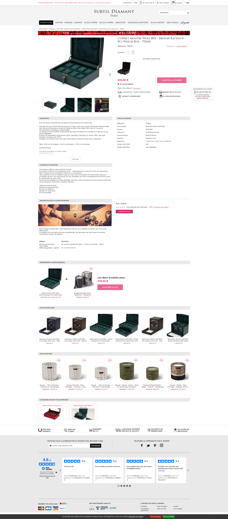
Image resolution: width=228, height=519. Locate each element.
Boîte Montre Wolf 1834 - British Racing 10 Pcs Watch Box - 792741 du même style (101, 341)
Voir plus (75, 159)
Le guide (184, 22)
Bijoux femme (90, 23)
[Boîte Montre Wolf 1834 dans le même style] (83, 414)
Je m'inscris (95, 446)
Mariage (68, 23)
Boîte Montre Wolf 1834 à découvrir (83, 406)
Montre (59, 23)
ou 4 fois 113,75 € (54, 297)
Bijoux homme (106, 23)
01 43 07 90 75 (204, 92)
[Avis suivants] (188, 470)
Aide (135, 3)
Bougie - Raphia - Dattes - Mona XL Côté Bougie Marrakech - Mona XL (126, 387)
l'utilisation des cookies (135, 516)
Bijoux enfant (158, 23)
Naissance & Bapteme (138, 23)
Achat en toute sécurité (47, 185)
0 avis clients (181, 46)
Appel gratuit (202, 98)
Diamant (78, 23)
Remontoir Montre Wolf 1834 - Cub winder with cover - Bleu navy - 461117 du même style (49, 341)
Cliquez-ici (137, 88)
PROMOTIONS (46, 23)
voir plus (162, 470)
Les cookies (177, 509)
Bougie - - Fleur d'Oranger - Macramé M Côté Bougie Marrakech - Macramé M (101, 387)
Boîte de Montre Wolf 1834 (155, 126)
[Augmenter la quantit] (133, 51)
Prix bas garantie (45, 192)
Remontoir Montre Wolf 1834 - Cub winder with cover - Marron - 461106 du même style (75, 341)
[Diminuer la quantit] (133, 53)
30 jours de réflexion (46, 189)
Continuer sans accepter (219, 512)
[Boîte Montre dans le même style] (52, 414)
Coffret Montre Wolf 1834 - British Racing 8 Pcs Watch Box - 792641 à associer (50, 295)
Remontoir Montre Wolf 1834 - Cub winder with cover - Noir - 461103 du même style (152, 341)
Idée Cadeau (173, 23)
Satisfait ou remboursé (47, 191)
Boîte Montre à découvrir (52, 405)
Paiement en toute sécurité (48, 187)
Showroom (127, 3)
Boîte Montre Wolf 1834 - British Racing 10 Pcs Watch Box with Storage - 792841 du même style (126, 341)
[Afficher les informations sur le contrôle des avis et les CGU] (56, 472)
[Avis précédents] (60, 470)
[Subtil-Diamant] (114, 13)
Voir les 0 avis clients (161, 207)
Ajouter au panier (172, 80)
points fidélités (127, 84)
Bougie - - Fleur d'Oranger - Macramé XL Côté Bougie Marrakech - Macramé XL (50, 387)
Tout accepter (168, 517)
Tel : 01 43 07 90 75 (68, 248)
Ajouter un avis (124, 211)
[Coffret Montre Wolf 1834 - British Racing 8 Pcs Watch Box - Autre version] (124, 68)
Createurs (120, 23)
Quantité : (121, 52)
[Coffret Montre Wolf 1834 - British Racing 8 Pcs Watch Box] (50, 105)
